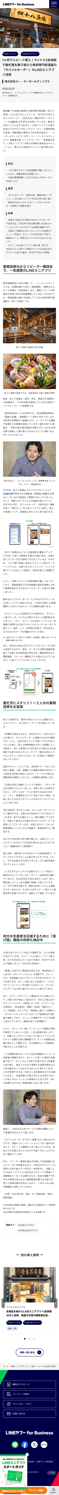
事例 (13, 1366)
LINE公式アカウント (13, 493)
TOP (52, 1472)
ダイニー (16, 508)
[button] (55, 1303)
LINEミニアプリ (18, 122)
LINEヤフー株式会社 (44, 1461)
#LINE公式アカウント (28, 1230)
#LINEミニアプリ (26, 1225)
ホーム (5, 1366)
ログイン (53, 1492)
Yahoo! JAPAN (27, 1461)
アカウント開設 (35, 1490)
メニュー (54, 6)
